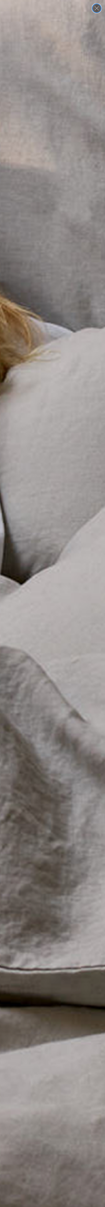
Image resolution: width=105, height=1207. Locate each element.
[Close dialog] (96, 8)
